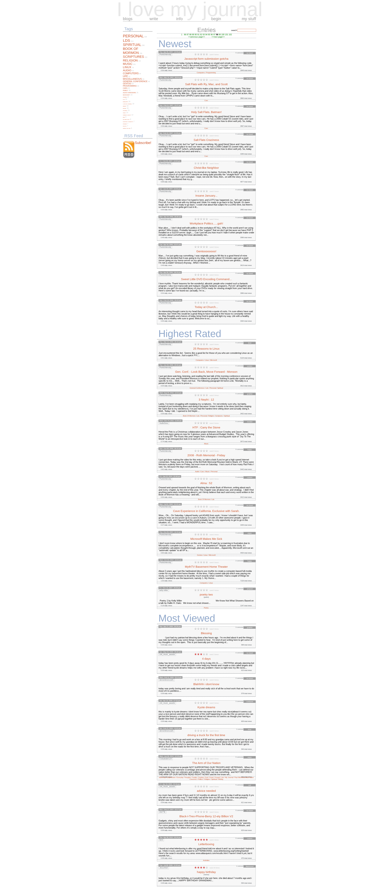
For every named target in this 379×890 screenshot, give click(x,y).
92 (201, 34)
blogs (128, 19)
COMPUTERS (131, 73)
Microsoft (213, 360)
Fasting (201, 777)
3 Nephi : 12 (206, 399)
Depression (171, 777)
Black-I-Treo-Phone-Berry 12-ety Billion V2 (206, 816)
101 (226, 34)
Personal (213, 388)
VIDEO (124, 112)
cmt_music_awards (167, 654)
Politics (200, 779)
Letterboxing (206, 844)
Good (211, 777)
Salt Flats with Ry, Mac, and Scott (206, 84)
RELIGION (130, 60)
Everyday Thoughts (184, 777)
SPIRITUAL (132, 45)
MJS (161, 840)
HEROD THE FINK (126, 128)
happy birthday (206, 872)
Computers (201, 72)
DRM (124, 117)
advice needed (206, 790)
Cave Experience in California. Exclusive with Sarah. (206, 511)
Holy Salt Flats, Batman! (206, 112)
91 (198, 34)
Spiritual (220, 388)
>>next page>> (218, 37)
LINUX (127, 67)
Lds (207, 388)
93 (204, 34)
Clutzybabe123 (165, 759)
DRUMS (124, 106)
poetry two (206, 594)
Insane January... (206, 195)
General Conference (197, 388)
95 (209, 34)
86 (185, 34)
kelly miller (163, 590)
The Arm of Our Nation (206, 763)
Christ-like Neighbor (206, 167)
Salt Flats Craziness (206, 139)
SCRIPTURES (133, 57)
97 (214, 34)
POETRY (125, 126)
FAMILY (125, 90)
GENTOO (127, 84)
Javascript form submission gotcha (206, 58)
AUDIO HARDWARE (129, 92)
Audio (197, 471)
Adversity (162, 777)
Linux (207, 360)
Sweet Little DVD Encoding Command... (206, 279)
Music (206, 444)
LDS (126, 40)
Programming (211, 72)
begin (216, 19)
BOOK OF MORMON (131, 51)
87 (188, 34)
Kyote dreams (206, 707)
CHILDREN (125, 110)
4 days (206, 658)
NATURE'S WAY (126, 119)
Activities (206, 860)
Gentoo (199, 555)
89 (193, 34)
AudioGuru (163, 423)
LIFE (125, 76)
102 (230, 34)
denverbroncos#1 (166, 680)
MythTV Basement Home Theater (206, 566)
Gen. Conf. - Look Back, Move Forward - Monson (206, 371)
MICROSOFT (126, 95)
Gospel (217, 777)
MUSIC (127, 63)
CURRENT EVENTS (127, 115)
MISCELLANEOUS (132, 79)
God (206, 777)
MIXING (124, 108)
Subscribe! (143, 143)
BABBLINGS (125, 101)
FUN (124, 99)
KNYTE (162, 812)
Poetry (206, 608)
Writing (220, 779)
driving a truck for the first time (206, 735)
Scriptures (219, 416)
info (179, 19)
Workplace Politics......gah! (206, 223)
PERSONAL (133, 36)
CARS (125, 88)
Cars (206, 100)
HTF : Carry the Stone (206, 427)
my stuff (249, 19)
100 (222, 34)
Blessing (206, 633)
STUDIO (125, 97)
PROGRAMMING (130, 86)
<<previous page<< (196, 37)
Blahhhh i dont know (206, 684)
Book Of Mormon (189, 416)
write (154, 19)
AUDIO (127, 70)
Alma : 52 (206, 483)
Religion (211, 416)
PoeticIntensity (165, 54)
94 (206, 34)
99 (220, 34)
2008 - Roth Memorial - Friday (206, 455)
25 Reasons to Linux (206, 348)
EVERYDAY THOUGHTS (128, 121)
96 (212, 34)
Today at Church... (206, 307)
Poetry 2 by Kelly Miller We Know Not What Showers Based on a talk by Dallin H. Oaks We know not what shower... (206, 602)
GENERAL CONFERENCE (135, 81)
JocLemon (163, 868)
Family (194, 777)
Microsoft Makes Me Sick (206, 538)
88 (190, 34)
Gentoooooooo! (206, 251)
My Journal (229, 777)
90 (196, 34)
